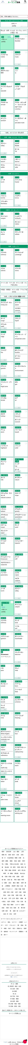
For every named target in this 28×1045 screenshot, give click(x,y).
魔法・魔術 (16, 883)
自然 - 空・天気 (7, 914)
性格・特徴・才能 (10, 876)
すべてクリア (14, 973)
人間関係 (7, 886)
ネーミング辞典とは (15, 1013)
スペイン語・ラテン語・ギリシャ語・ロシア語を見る (14, 284)
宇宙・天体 (20, 901)
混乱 (9, 922)
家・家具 (13, 867)
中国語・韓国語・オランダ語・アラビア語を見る (14, 291)
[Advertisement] (14, 9)
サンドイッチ (13, 931)
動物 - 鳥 (4, 855)
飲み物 (7, 867)
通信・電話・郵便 (8, 904)
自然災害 (8, 851)
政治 (10, 883)
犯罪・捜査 (15, 1001)
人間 (22, 851)
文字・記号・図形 (14, 898)
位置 (22, 876)
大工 (6, 925)
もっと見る (17, 64)
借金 (22, 925)
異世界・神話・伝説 (17, 886)
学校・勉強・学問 (19, 880)
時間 (4, 873)
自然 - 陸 (9, 880)
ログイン (3, 2)
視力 (14, 928)
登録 (3, 1)
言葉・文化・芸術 (11, 908)
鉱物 (18, 876)
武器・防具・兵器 (8, 892)
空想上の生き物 (14, 864)
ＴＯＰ (5, 1042)
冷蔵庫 (21, 922)
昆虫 (4, 895)
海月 (9, 928)
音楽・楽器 (17, 861)
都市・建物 (5, 861)
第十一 (6, 935)
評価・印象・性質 (20, 889)
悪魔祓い (21, 931)
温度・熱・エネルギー (19, 911)
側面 (5, 928)
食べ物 (4, 880)
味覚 (24, 892)
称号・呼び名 (21, 870)
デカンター (13, 925)
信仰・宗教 (11, 895)
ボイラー (14, 922)
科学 (15, 914)
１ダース (3, 922)
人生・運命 (16, 851)
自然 (17, 855)
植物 (21, 898)
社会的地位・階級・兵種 (14, 858)
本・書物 (10, 873)
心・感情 (4, 883)
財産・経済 (11, 855)
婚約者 (6, 931)
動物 (11, 861)
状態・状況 (19, 895)
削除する (19, 928)
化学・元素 (18, 892)
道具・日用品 (11, 901)
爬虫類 (17, 873)
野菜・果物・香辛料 (10, 870)
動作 (3, 851)
